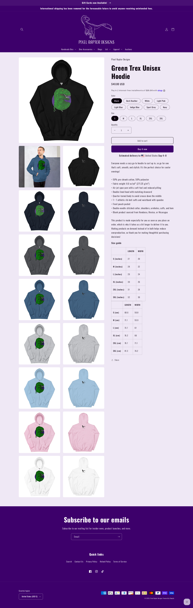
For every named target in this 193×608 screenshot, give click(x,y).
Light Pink (161, 100)
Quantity (114, 124)
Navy (165, 107)
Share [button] (117, 359)
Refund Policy (105, 561)
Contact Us (79, 561)
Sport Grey (151, 107)
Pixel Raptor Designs (156, 598)
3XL (161, 118)
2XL (150, 118)
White (147, 100)
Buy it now (142, 149)
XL (141, 118)
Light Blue (118, 107)
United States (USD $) (29, 596)
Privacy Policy (91, 561)
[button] (22, 29)
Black (116, 100)
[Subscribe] (119, 536)
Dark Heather (132, 100)
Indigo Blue (134, 107)
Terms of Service (120, 561)
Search (69, 561)
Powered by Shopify (168, 598)
